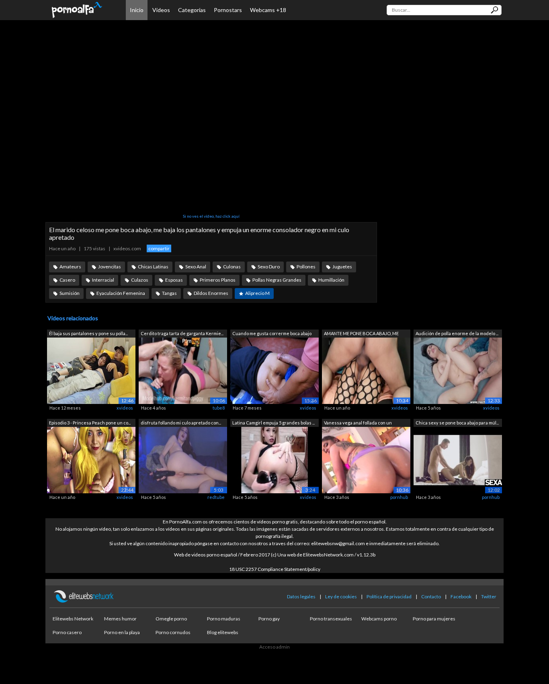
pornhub (399, 497)
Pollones (306, 267)
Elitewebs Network (73, 619)
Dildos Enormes (211, 293)
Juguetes (342, 267)
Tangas (169, 293)
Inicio (136, 9)
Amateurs (70, 267)
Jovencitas (109, 267)
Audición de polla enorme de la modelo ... (457, 333)
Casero (67, 280)
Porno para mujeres (434, 619)
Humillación (331, 280)
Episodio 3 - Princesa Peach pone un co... (90, 422)
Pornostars (228, 9)
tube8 (219, 407)
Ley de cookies (341, 596)
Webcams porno (379, 619)
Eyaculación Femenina (120, 293)
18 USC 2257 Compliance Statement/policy (274, 569)
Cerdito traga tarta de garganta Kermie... (182, 333)
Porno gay (269, 619)
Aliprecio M (257, 293)
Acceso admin (274, 647)
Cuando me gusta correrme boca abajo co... (271, 334)
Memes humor (120, 619)
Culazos (139, 280)
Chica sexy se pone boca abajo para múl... (457, 422)
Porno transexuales (331, 619)
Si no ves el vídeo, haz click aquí (211, 216)
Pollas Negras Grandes (276, 280)
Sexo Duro (269, 267)
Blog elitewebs (222, 632)
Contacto (431, 596)
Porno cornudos (173, 632)
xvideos (125, 407)
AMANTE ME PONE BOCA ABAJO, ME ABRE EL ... (361, 334)
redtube (216, 497)
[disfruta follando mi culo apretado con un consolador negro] (183, 459)
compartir (159, 248)
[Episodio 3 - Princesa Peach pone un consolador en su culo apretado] (91, 459)
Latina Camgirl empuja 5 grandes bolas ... (273, 422)
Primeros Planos (218, 280)
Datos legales (301, 596)
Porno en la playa (122, 632)
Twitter (488, 596)
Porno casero (67, 632)
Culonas (232, 267)
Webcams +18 (268, 9)
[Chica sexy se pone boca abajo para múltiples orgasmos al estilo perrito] (458, 459)
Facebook (461, 596)
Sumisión (69, 293)
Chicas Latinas (153, 267)
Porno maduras (223, 619)
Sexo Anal (195, 267)
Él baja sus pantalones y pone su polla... (88, 333)
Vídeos (161, 9)
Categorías (192, 9)
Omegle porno (171, 619)
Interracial (103, 280)
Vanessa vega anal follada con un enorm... (358, 423)
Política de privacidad (389, 596)
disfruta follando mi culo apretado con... (181, 422)
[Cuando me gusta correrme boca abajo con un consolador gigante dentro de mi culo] (274, 370)
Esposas (174, 280)
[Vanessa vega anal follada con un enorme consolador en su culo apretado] (366, 459)
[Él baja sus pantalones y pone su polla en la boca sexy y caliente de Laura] (91, 370)
